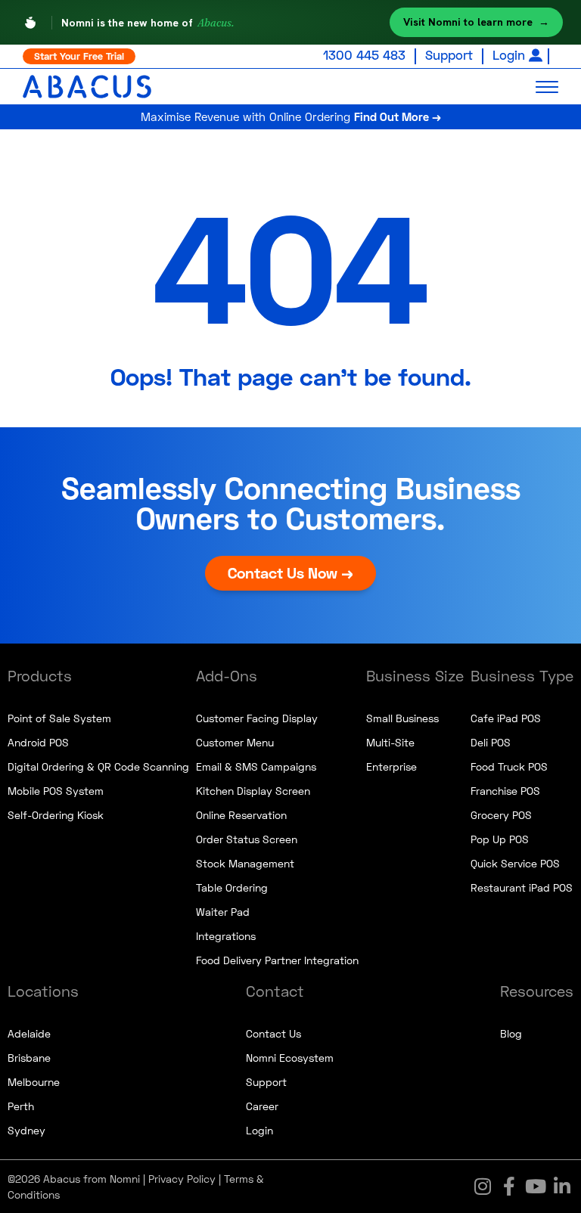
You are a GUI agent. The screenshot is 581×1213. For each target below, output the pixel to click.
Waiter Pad (223, 911)
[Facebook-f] (509, 1186)
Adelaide (29, 1033)
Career (262, 1106)
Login (508, 55)
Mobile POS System (56, 790)
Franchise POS (505, 790)
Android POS (38, 742)
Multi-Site (390, 742)
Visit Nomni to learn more (476, 22)
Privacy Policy (182, 1178)
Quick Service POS (515, 863)
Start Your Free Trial (79, 56)
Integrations (226, 935)
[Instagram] (482, 1186)
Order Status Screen (246, 839)
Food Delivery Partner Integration (277, 960)
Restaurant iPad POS (522, 887)
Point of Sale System (59, 718)
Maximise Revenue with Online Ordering (291, 116)
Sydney (26, 1130)
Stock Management (245, 863)
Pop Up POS (500, 839)
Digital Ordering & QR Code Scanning (98, 766)
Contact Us (273, 1033)
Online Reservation (241, 814)
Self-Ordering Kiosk (56, 814)
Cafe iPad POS (506, 718)
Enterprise (391, 766)
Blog (511, 1033)
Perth (21, 1106)
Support (449, 55)
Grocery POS (501, 814)
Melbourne (34, 1081)
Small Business (402, 718)
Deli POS (491, 742)
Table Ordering (232, 887)
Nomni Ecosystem (290, 1057)
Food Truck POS (509, 766)
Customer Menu (235, 742)
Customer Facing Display (257, 718)
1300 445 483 (364, 55)
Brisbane (29, 1057)
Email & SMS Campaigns (256, 766)
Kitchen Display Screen (253, 790)
